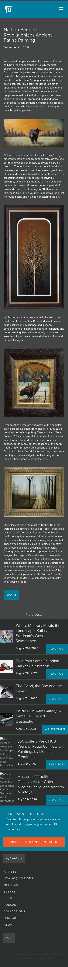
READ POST (57, 648)
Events (10, 891)
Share (11, 594)
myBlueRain (13, 858)
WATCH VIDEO (55, 729)
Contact (11, 918)
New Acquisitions (18, 878)
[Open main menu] (60, 9)
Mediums (11, 884)
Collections (14, 911)
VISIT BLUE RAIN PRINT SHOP (34, 842)
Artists (10, 871)
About (9, 924)
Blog (8, 898)
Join (8, 937)
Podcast (11, 904)
